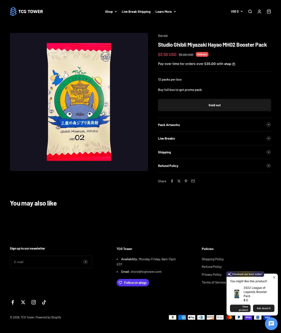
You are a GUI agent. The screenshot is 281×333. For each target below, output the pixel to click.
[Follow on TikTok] (44, 302)
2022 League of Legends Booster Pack (255, 292)
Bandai (163, 35)
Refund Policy (212, 266)
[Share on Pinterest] (185, 181)
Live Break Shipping (136, 11)
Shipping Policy (213, 259)
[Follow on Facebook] (12, 302)
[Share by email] (192, 181)
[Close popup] (274, 277)
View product (243, 308)
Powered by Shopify (48, 317)
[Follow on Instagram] (33, 302)
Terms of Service (214, 282)
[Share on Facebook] (171, 181)
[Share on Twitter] (178, 181)
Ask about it (264, 308)
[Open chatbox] (271, 323)
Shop (109, 11)
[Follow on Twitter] (23, 302)
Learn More (164, 11)
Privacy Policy (212, 274)
